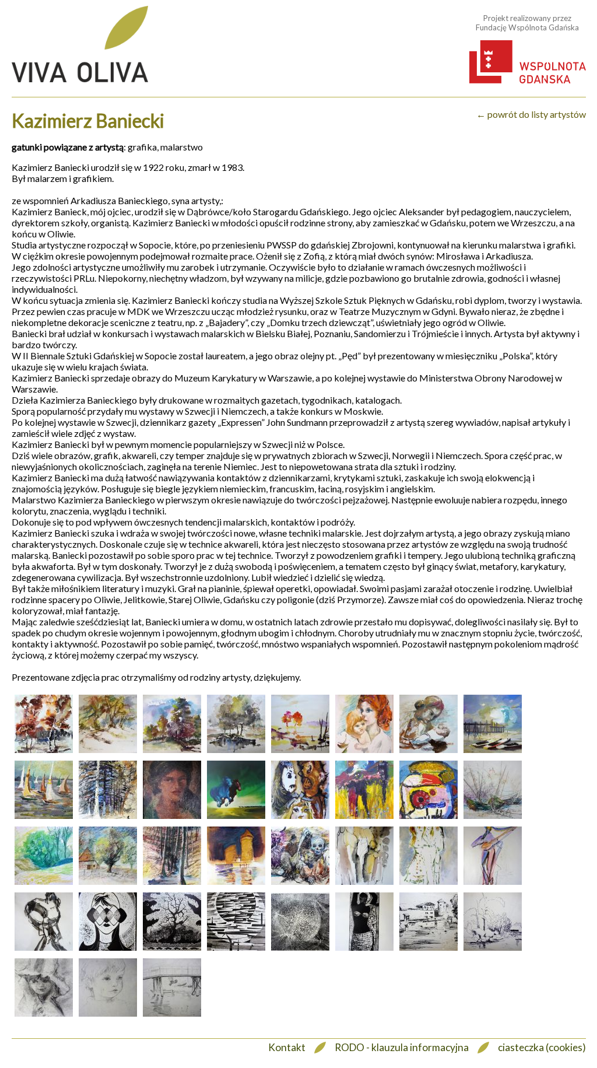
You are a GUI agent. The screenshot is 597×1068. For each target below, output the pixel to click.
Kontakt (286, 1047)
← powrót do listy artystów (531, 114)
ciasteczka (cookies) (542, 1047)
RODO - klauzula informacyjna (402, 1047)
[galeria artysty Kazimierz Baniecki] (44, 752)
